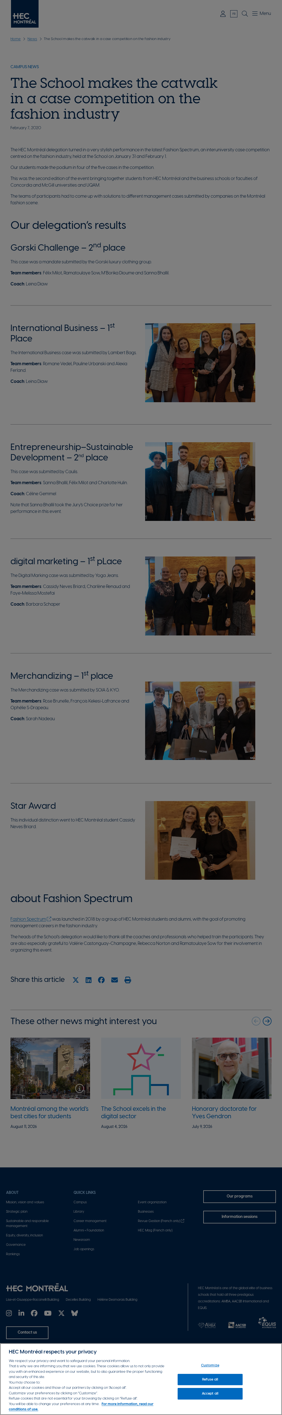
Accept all (210, 1393)
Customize (210, 1365)
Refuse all (210, 1379)
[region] (141, 1379)
